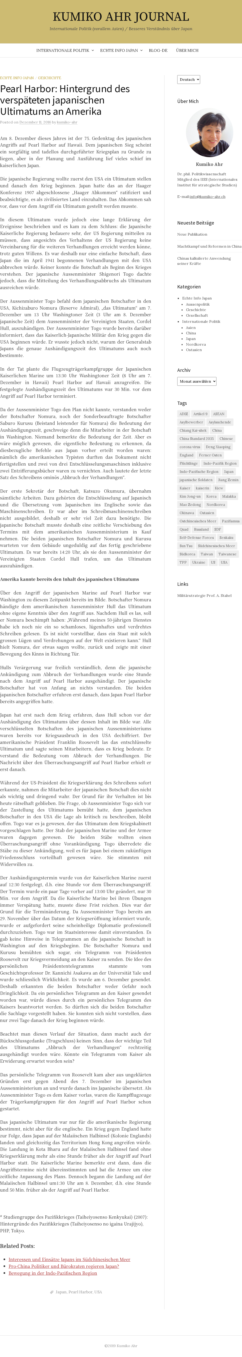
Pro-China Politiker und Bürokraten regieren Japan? (64, 1266)
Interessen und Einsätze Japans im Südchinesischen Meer (69, 1259)
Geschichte (49, 78)
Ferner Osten (210, 455)
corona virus (190, 447)
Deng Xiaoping (218, 447)
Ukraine (198, 562)
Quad (184, 529)
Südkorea (187, 554)
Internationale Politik (62, 50)
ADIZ (184, 414)
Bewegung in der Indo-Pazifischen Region (53, 1273)
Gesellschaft (197, 315)
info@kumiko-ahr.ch (207, 196)
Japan (61, 1292)
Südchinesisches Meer (216, 546)
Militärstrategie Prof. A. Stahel (204, 595)
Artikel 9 (200, 414)
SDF (217, 529)
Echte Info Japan (119, 50)
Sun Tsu (186, 546)
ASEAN (219, 414)
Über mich (187, 50)
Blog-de (158, 50)
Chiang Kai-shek (193, 430)
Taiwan (207, 554)
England (186, 455)
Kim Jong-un (190, 496)
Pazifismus (231, 521)
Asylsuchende (220, 422)
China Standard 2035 (197, 438)
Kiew (219, 488)
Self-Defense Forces (197, 537)
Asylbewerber (191, 422)
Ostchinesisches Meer (198, 521)
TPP (183, 562)
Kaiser (185, 488)
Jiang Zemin (228, 480)
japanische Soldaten (196, 480)
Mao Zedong (190, 504)
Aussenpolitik (198, 304)
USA (98, 1292)
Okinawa (187, 513)
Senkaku (226, 537)
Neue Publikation (192, 234)
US (213, 562)
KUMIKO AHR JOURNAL (121, 17)
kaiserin (202, 488)
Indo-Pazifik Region (220, 463)
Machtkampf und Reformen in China (209, 246)
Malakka (229, 496)
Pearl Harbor (80, 1292)
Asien (191, 327)
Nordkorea (196, 344)
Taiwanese (228, 554)
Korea (211, 496)
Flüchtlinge (189, 463)
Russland (201, 529)
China (191, 333)
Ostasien (194, 349)
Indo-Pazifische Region (199, 471)
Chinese (226, 438)
